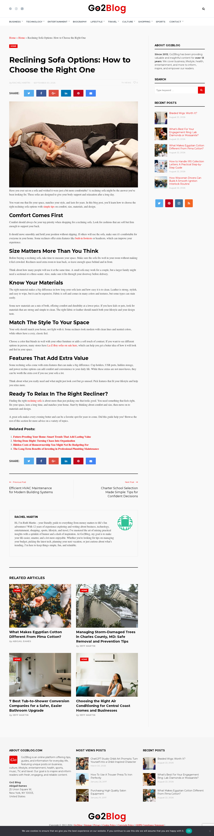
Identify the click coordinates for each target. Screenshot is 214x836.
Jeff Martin (87, 646)
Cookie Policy (109, 825)
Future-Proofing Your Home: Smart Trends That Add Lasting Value (52, 437)
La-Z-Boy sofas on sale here (62, 345)
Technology (34, 21)
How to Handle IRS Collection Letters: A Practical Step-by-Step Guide (186, 164)
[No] (209, 831)
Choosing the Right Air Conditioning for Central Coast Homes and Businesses (103, 705)
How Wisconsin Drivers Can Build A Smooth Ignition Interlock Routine (185, 180)
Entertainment (58, 21)
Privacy (97, 825)
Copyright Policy (125, 825)
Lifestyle (96, 21)
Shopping (144, 21)
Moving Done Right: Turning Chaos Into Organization (44, 441)
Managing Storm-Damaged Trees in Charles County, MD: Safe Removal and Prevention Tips (105, 636)
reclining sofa (34, 400)
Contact (175, 21)
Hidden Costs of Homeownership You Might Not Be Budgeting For (51, 445)
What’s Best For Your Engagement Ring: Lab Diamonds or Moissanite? (184, 132)
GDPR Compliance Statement (149, 825)
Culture (127, 21)
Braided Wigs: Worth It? (183, 113)
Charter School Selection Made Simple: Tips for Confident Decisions (119, 492)
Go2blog (78, 825)
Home (12, 37)
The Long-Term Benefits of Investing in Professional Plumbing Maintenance (56, 449)
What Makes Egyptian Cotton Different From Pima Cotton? (186, 147)
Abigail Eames (22, 641)
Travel (112, 21)
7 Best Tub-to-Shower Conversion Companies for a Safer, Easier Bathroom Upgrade (39, 705)
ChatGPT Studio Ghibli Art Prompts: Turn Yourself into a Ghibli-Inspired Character (114, 760)
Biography (80, 21)
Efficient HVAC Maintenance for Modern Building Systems (31, 490)
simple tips (49, 206)
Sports (160, 21)
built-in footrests (83, 238)
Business (15, 21)
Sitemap (87, 825)
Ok (188, 830)
